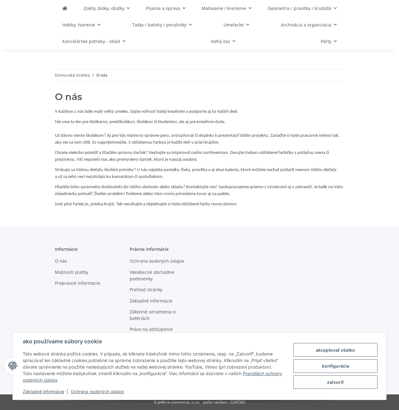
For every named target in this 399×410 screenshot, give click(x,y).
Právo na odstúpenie (151, 329)
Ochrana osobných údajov (97, 391)
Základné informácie (43, 391)
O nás (61, 261)
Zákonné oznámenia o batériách (152, 315)
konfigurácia (335, 366)
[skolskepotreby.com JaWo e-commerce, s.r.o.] (65, 8)
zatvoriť (335, 382)
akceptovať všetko (335, 350)
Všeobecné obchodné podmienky (152, 275)
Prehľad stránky (146, 290)
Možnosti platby (71, 272)
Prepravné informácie (77, 283)
